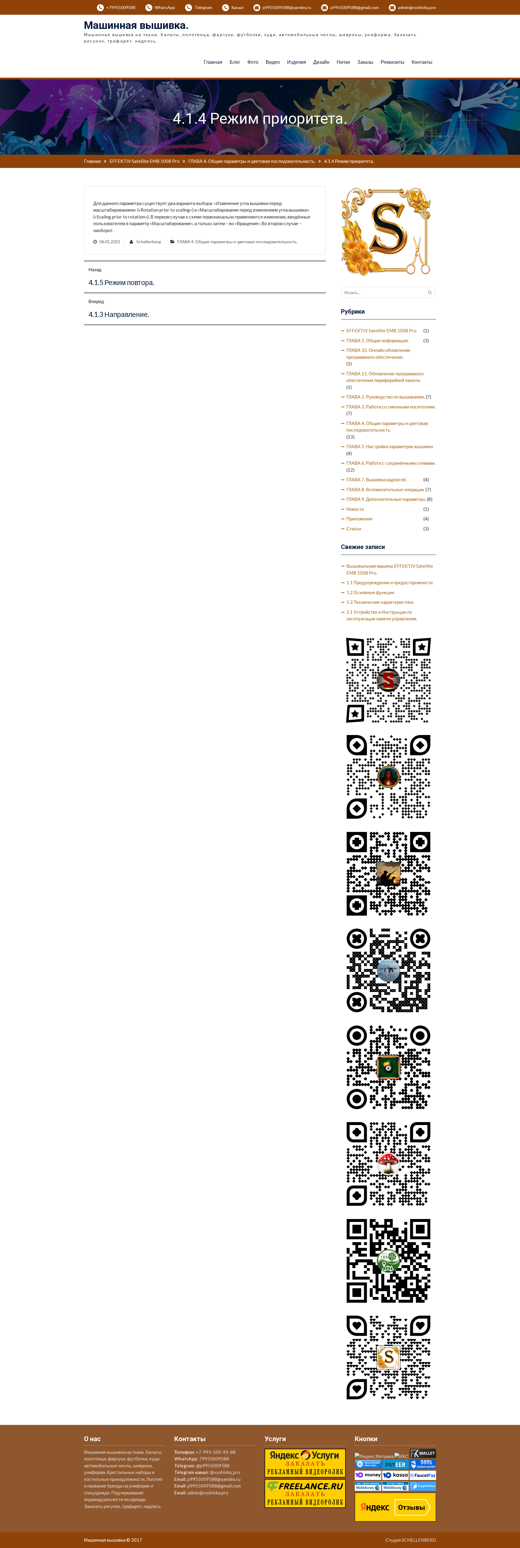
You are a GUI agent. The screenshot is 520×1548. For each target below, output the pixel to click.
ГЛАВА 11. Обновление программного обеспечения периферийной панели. (385, 377)
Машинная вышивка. (136, 25)
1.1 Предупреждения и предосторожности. (389, 582)
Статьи (353, 528)
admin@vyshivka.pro (417, 7)
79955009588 (214, 1458)
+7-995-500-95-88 (216, 1452)
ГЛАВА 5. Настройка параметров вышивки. (390, 446)
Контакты (422, 62)
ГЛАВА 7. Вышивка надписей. (376, 479)
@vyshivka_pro (225, 1472)
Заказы (365, 62)
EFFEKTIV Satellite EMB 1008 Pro (381, 330)
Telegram (203, 7)
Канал (237, 7)
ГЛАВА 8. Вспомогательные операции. (385, 489)
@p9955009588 (213, 1465)
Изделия (296, 62)
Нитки (343, 62)
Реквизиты (392, 62)
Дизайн (321, 62)
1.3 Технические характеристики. (380, 602)
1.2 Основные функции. (370, 592)
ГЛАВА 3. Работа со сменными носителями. (390, 406)
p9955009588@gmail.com (354, 7)
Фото (252, 62)
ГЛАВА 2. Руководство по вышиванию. (385, 396)
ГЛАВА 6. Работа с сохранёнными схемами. (390, 463)
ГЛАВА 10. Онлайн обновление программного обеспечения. (378, 353)
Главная (213, 62)
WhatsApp (165, 7)
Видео (273, 62)
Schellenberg (148, 241)
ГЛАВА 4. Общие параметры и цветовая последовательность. (237, 241)
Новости (355, 509)
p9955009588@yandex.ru (287, 7)
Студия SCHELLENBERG (410, 1540)
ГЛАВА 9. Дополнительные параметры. (386, 499)
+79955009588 (120, 7)
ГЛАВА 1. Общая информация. (377, 340)
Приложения (359, 518)
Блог (235, 62)
